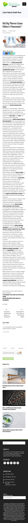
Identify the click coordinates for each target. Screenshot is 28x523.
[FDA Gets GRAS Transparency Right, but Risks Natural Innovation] (14, 420)
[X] (6, 53)
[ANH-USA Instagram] (11, 463)
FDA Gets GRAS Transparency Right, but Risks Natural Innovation (13, 430)
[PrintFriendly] (14, 53)
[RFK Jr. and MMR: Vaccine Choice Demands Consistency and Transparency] (14, 398)
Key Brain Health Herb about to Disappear (7, 313)
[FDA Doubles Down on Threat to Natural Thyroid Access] (14, 376)
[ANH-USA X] (8, 463)
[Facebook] (4, 53)
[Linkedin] (9, 53)
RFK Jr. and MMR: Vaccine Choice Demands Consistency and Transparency (12, 408)
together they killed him (9, 280)
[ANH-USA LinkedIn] (14, 463)
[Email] (11, 53)
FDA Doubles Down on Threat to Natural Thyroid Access (13, 386)
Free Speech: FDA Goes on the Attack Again (20, 313)
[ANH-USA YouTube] (17, 463)
